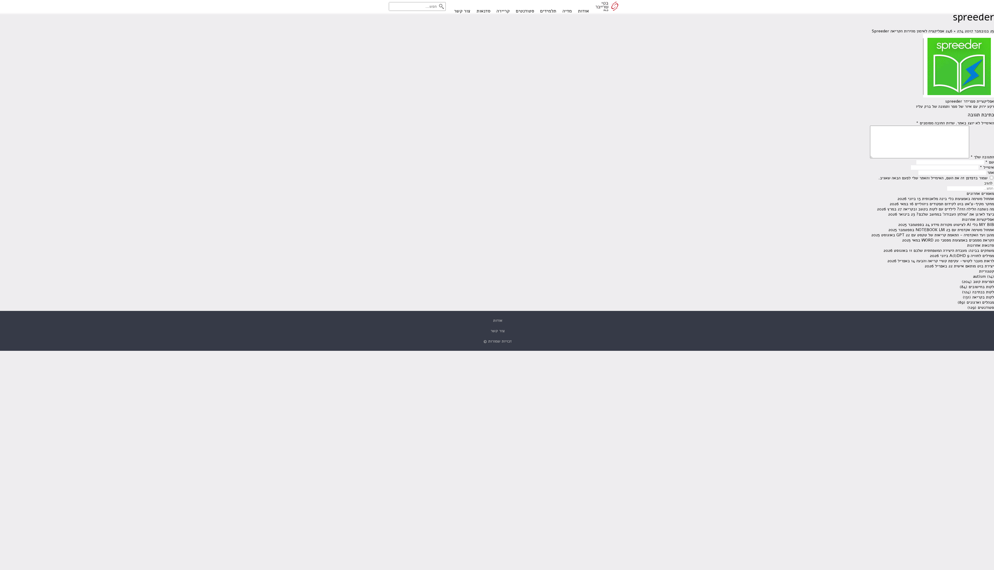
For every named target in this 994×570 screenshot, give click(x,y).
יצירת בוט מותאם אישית (974, 266)
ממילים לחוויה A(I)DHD (971, 256)
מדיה (567, 11)
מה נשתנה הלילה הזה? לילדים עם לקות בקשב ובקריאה (948, 209)
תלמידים (548, 11)
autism (979, 276)
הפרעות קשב (983, 281)
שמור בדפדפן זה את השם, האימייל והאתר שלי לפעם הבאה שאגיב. (933, 178)
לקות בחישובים (981, 287)
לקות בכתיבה (983, 292)
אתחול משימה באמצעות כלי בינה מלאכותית (958, 199)
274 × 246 (954, 31)
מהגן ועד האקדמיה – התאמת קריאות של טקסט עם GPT (945, 235)
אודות (583, 11)
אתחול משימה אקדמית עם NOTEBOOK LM (955, 230)
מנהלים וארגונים (980, 302)
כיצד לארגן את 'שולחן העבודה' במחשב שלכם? (955, 214)
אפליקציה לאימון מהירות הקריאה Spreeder (908, 31)
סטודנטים (525, 11)
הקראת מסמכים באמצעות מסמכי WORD (958, 240)
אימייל (987, 167)
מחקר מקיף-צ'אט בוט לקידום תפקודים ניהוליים (954, 204)
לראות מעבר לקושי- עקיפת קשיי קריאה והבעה (955, 261)
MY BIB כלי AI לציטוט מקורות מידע (962, 224)
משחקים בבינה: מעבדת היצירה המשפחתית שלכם (953, 250)
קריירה (503, 11)
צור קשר (462, 11)
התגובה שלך (982, 157)
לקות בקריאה (983, 297)
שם (989, 162)
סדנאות (483, 11)
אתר (990, 172)
